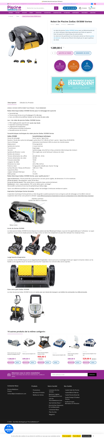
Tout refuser (76, 436)
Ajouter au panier (65, 53)
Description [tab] (12, 103)
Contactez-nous (12, 386)
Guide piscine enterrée (72, 395)
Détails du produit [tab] (26, 103)
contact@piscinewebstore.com (16, 393)
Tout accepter (67, 436)
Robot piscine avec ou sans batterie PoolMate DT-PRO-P (14, 353)
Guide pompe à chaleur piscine (72, 398)
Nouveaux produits (39, 392)
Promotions (36, 390)
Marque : (53, 24)
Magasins (52, 414)
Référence (63, 24)
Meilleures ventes (38, 395)
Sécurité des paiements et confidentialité (56, 406)
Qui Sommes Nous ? (55, 403)
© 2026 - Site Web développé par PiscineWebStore (23, 422)
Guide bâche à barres (72, 392)
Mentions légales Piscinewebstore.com (55, 395)
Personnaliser (87, 436)
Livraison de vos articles (54, 391)
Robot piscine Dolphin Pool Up (89, 354)
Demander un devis (82, 53)
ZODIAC (57, 24)
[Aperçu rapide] (20, 337)
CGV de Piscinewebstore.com (55, 399)
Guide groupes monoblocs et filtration (72, 402)
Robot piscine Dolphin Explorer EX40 (43, 353)
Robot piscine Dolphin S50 (59, 355)
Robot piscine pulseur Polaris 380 (73, 354)
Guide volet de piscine (72, 390)
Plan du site (52, 412)
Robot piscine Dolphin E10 (29, 353)
